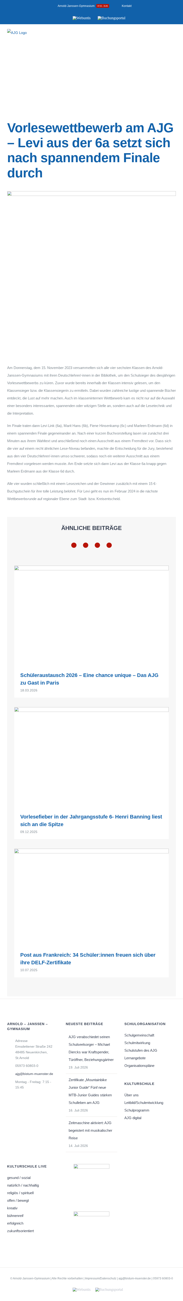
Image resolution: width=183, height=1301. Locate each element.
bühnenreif (15, 1216)
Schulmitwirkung (137, 1043)
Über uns (131, 1095)
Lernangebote (135, 1058)
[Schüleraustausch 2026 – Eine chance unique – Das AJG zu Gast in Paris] (91, 615)
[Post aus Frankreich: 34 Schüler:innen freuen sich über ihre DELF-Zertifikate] (91, 896)
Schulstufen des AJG (140, 1050)
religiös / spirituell (20, 1193)
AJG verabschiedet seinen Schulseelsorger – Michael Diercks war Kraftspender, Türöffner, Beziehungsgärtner (91, 1048)
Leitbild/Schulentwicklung (143, 1103)
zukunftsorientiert (20, 1231)
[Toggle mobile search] (165, 35)
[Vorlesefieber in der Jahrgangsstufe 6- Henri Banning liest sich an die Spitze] (91, 756)
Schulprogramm (136, 1110)
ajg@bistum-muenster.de (34, 1074)
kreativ (12, 1208)
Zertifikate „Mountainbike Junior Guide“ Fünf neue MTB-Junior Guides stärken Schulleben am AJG (90, 1091)
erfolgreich (15, 1223)
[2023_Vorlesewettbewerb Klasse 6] (91, 193)
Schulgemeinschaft (139, 1035)
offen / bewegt (18, 1200)
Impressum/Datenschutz (100, 1278)
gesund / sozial (18, 1178)
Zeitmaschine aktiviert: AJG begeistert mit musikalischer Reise (90, 1130)
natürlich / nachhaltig (23, 1185)
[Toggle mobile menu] (174, 35)
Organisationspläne (139, 1066)
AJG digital (132, 1118)
